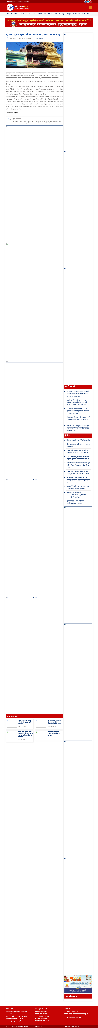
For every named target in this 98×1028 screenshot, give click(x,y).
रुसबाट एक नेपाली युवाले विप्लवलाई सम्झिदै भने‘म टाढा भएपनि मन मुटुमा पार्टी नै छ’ (78, 480)
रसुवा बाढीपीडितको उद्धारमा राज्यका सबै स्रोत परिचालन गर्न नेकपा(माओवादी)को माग (78, 393)
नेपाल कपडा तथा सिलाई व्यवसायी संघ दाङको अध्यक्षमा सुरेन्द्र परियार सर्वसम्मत (78, 409)
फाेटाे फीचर (76, 13)
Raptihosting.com (75, 1026)
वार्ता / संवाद (32, 13)
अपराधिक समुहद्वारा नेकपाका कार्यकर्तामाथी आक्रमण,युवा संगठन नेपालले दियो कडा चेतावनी (76, 494)
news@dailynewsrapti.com (15, 1021)
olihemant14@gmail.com (23, 1)
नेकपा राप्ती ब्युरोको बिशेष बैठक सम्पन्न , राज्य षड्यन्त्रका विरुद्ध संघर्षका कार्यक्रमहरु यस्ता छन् (25, 734)
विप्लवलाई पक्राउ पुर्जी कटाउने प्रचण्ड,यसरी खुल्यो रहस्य (78, 445)
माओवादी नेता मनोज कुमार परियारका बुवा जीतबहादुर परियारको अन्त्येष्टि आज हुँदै (78, 426)
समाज (40, 13)
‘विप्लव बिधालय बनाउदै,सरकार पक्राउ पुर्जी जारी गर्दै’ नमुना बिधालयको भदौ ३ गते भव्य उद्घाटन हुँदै (78, 465)
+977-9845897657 (11, 1)
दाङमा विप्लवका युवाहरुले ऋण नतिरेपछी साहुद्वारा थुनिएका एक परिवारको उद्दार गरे (78, 457)
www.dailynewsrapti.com (14, 1014)
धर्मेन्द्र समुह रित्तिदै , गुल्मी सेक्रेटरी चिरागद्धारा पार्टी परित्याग (24, 722)
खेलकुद (69, 13)
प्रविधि (55, 13)
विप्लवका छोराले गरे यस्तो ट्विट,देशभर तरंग (78, 440)
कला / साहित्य (48, 13)
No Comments (40, 38)
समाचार (9, 13)
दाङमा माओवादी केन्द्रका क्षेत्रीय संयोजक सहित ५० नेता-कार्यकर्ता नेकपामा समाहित (78, 451)
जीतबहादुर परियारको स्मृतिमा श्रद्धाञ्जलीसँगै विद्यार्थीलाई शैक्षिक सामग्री (78, 418)
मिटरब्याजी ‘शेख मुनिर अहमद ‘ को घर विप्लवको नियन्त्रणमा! (54, 733)
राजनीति (15, 13)
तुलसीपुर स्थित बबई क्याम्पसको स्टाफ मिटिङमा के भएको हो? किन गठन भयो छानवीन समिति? (77, 402)
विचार (22, 13)
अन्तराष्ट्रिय (62, 13)
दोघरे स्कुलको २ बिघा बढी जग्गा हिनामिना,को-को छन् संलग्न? (75, 502)
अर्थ (26, 13)
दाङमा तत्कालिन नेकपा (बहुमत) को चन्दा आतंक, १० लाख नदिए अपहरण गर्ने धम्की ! (78, 472)
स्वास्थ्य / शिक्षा (85, 13)
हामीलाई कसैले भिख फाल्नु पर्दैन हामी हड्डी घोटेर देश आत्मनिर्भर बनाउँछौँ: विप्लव (54, 722)
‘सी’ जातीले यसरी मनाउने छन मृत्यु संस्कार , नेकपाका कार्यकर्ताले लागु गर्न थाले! (78, 487)
